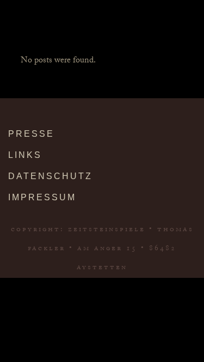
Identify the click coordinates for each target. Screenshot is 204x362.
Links (25, 155)
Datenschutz (50, 176)
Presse (31, 133)
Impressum (42, 197)
